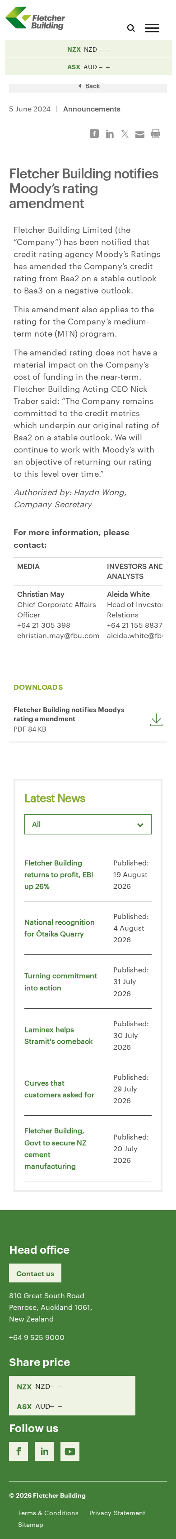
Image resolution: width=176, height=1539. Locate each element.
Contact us (35, 1273)
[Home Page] (38, 18)
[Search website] (131, 27)
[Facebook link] (18, 1451)
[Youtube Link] (69, 1451)
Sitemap (30, 1524)
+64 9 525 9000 (37, 1337)
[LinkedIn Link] (44, 1451)
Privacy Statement (117, 1512)
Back (91, 85)
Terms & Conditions (48, 1512)
